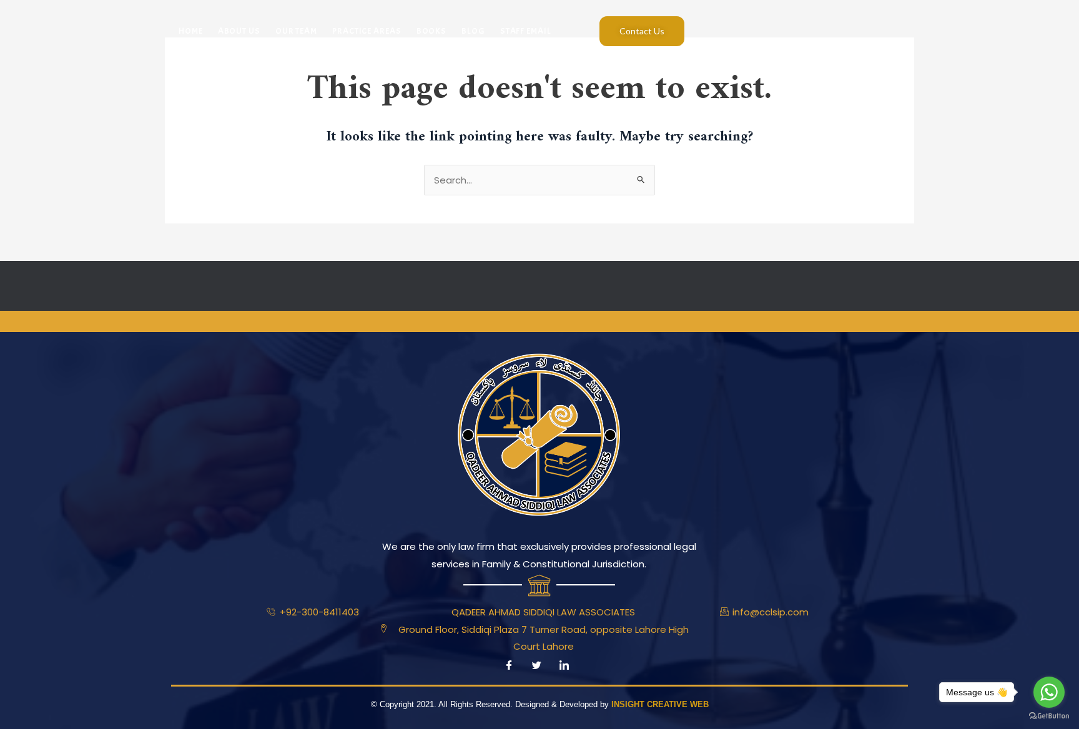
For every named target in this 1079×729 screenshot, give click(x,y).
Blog (473, 31)
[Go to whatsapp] (1049, 692)
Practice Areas (367, 31)
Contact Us (641, 31)
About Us (239, 31)
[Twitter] (536, 666)
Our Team (296, 31)
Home (191, 31)
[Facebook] (509, 666)
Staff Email (525, 31)
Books (431, 31)
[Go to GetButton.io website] (1049, 716)
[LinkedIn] (563, 666)
